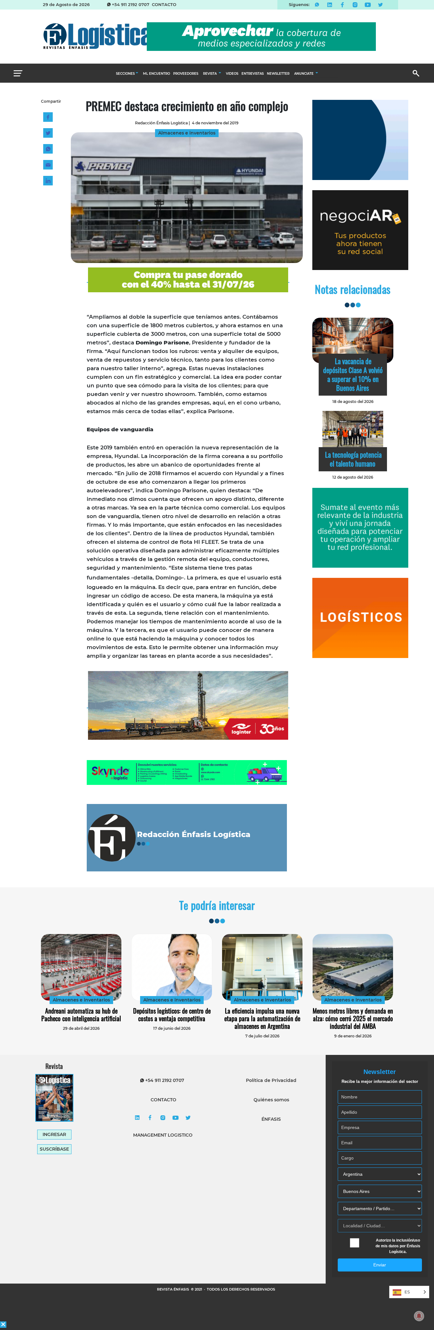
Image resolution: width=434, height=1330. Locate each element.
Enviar (379, 1264)
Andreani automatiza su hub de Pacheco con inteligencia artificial (81, 1014)
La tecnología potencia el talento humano (353, 458)
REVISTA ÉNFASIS (173, 1289)
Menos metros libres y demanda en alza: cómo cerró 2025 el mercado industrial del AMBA (353, 1018)
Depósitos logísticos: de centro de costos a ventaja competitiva (172, 1014)
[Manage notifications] (419, 1316)
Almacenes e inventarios (81, 1000)
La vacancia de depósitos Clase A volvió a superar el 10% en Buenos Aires (353, 374)
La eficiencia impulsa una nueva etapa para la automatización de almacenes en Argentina (262, 1018)
